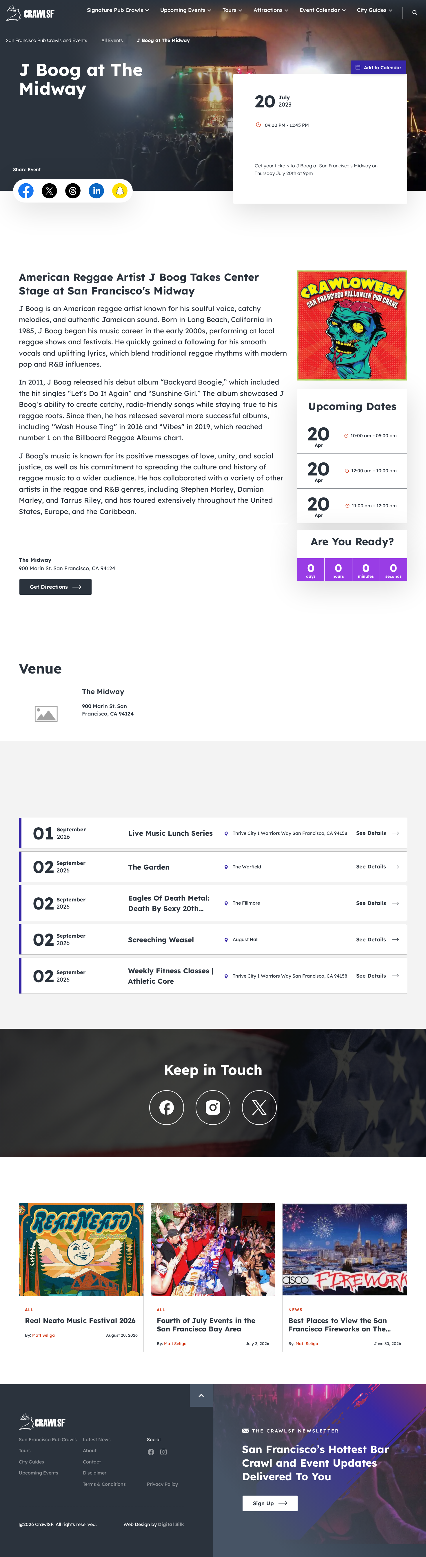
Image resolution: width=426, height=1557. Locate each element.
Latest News (97, 1439)
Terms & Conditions (104, 1484)
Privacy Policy (162, 1484)
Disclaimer (94, 1473)
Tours (229, 10)
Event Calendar (320, 10)
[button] (415, 13)
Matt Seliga (43, 1335)
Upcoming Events (182, 10)
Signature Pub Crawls (115, 10)
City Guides (372, 10)
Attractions (268, 10)
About (90, 1450)
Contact (92, 1462)
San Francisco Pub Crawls (48, 1439)
